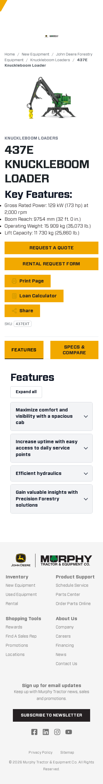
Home (10, 54)
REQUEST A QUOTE (51, 248)
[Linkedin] (45, 732)
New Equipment (35, 54)
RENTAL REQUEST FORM (51, 264)
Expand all (26, 392)
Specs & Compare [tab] (74, 350)
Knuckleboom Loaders (50, 59)
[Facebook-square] (34, 732)
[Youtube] (68, 732)
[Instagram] (57, 732)
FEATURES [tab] (24, 350)
